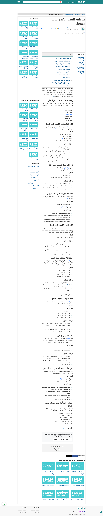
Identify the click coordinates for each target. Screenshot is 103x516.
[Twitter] (81, 508)
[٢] (72, 107)
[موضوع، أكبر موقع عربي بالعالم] (81, 2)
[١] (53, 96)
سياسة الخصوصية (35, 510)
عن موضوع (36, 508)
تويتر (70, 455)
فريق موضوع (23, 513)
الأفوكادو (68, 127)
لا (55, 450)
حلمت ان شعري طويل (33, 183)
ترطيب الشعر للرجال (81, 64)
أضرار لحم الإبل (35, 188)
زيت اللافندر (65, 285)
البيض (68, 302)
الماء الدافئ (64, 207)
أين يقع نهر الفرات (34, 172)
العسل (62, 139)
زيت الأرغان (69, 114)
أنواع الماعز (36, 180)
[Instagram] (78, 508)
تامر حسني (36, 191)
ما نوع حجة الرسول (34, 169)
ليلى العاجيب (68, 28)
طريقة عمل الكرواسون (33, 167)
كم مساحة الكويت (34, 175)
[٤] (52, 373)
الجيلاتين (68, 261)
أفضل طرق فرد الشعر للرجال (80, 68)
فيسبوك (75, 455)
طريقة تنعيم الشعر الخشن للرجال (81, 58)
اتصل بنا (24, 508)
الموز (68, 338)
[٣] (55, 129)
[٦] (67, 305)
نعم (59, 450)
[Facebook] (84, 508)
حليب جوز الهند (62, 379)
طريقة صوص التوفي (34, 186)
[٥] (67, 198)
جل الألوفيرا (67, 168)
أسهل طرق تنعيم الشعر (81, 72)
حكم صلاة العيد (35, 177)
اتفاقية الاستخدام (22, 510)
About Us (37, 513)
